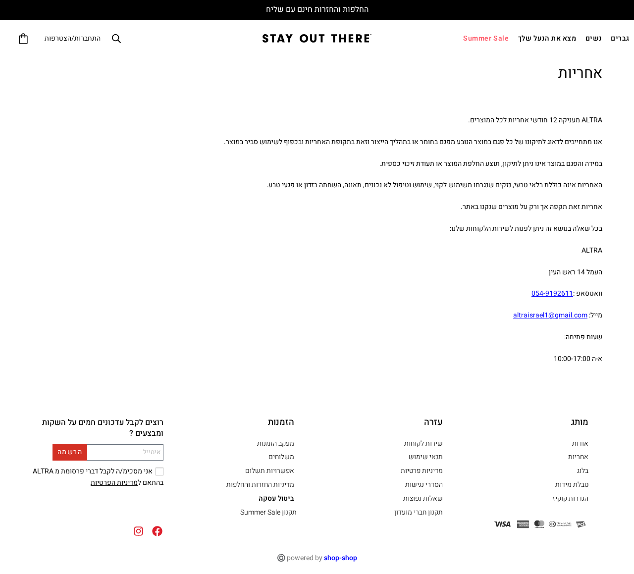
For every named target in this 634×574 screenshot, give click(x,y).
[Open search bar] (116, 38)
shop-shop (340, 558)
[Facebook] (108, 507)
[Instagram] (80, 507)
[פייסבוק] (157, 531)
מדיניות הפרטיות (114, 482)
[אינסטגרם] (138, 531)
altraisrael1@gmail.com (550, 315)
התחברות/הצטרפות (73, 38)
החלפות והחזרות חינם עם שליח (317, 9)
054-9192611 (552, 293)
